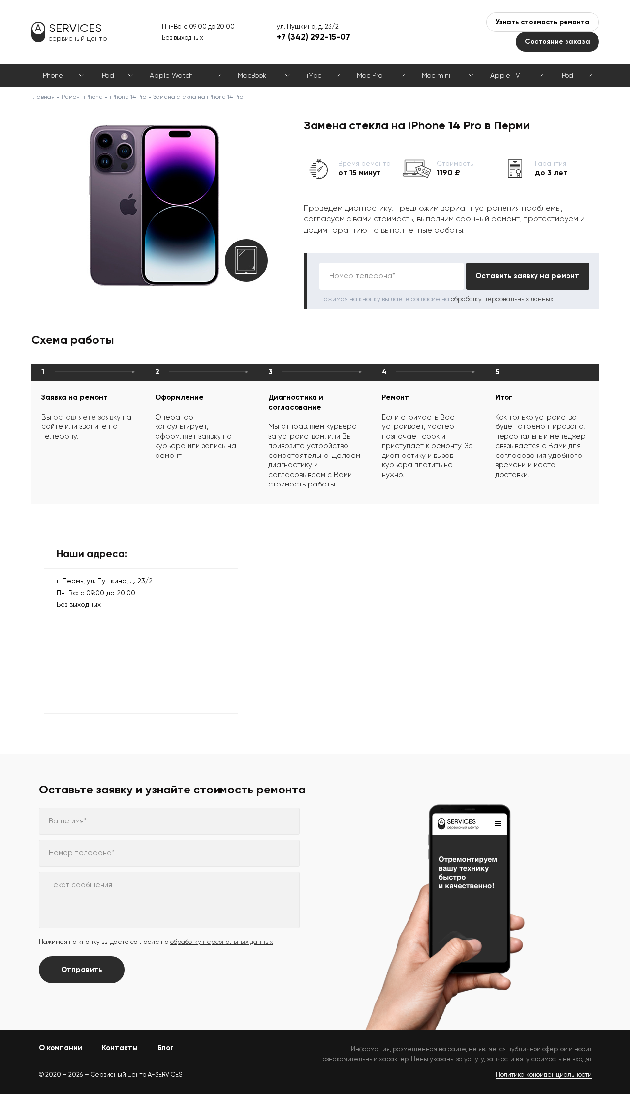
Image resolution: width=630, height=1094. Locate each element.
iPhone (52, 75)
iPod (566, 75)
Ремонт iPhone (82, 97)
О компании (60, 1047)
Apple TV (505, 75)
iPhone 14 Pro (128, 97)
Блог (166, 1047)
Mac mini (436, 75)
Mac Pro (369, 75)
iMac (314, 75)
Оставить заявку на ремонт (527, 276)
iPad (107, 75)
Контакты (120, 1047)
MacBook (252, 75)
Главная (43, 97)
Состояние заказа (557, 41)
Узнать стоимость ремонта (543, 22)
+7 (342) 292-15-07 (313, 37)
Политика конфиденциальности (544, 1074)
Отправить (81, 969)
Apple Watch (171, 75)
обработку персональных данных (502, 299)
